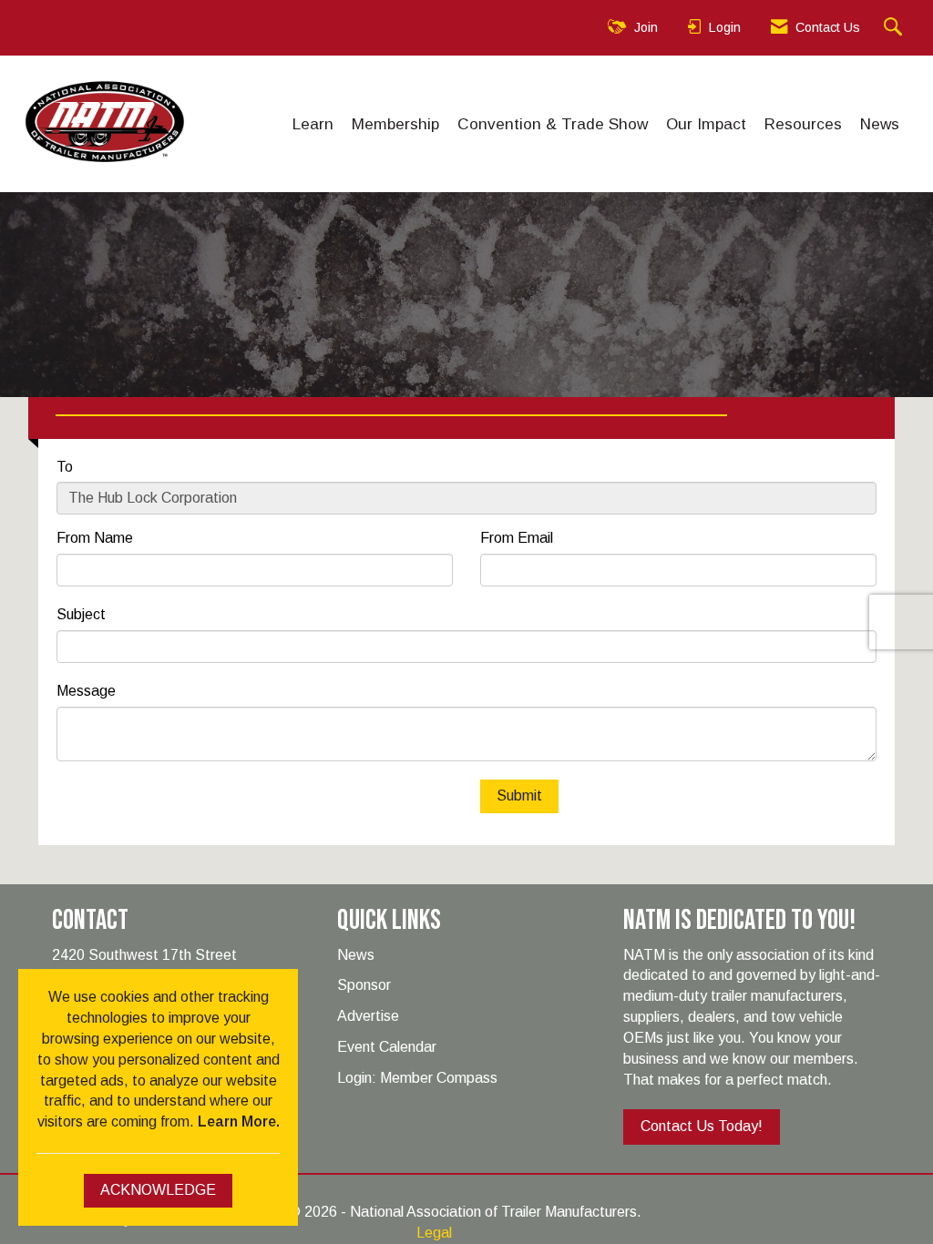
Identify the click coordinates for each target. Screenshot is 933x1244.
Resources (803, 124)
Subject (81, 614)
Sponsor (364, 985)
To (64, 466)
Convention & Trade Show (552, 124)
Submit (519, 795)
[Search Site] (895, 27)
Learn (312, 124)
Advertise (368, 1016)
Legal (434, 1232)
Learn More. (239, 1121)
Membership (395, 124)
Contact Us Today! (702, 1126)
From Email (516, 538)
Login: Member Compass (417, 1078)
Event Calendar (386, 1047)
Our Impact (706, 124)
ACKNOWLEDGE (158, 1190)
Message (86, 690)
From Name (94, 538)
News (879, 124)
